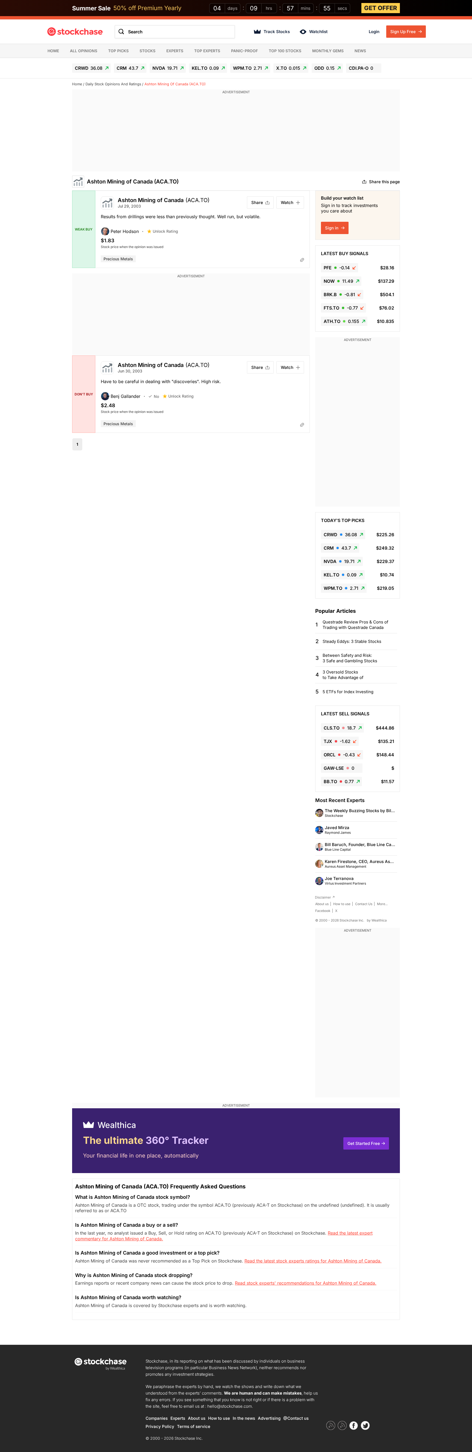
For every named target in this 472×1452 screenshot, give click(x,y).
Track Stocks (277, 31)
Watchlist (318, 31)
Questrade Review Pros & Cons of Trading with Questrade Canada (355, 624)
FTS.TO (341, 308)
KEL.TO (205, 68)
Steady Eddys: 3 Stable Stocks (352, 641)
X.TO (288, 68)
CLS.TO (340, 728)
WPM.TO (247, 68)
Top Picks (118, 50)
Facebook (323, 911)
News (360, 50)
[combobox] (175, 31)
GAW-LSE (339, 768)
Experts (174, 50)
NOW (338, 281)
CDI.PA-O (361, 68)
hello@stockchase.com (229, 1406)
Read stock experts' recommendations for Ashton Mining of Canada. (305, 1283)
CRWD (88, 68)
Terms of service (193, 1426)
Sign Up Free (403, 31)
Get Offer (380, 7)
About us (322, 904)
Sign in (332, 228)
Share (257, 202)
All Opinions (83, 50)
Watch (287, 202)
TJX (337, 741)
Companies (157, 1418)
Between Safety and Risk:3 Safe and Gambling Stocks (350, 658)
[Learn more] (302, 259)
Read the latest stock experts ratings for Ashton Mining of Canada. (313, 1261)
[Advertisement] (236, 133)
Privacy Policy (160, 1426)
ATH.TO (341, 321)
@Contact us (296, 1418)
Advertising (269, 1418)
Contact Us (363, 904)
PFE (337, 267)
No (156, 396)
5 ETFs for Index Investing (348, 691)
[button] (124, 231)
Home (53, 50)
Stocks (147, 50)
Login (374, 31)
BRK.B (339, 294)
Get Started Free (363, 1143)
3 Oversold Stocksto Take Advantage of (343, 674)
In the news (244, 1418)
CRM (127, 68)
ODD (324, 68)
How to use (341, 904)
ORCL (339, 754)
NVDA (165, 68)
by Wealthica (377, 920)
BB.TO (339, 781)
